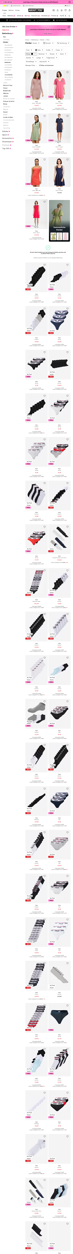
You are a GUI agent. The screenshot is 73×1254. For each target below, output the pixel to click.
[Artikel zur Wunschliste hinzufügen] (44, 72)
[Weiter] (65, 15)
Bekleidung (34, 40)
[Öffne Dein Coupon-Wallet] (53, 10)
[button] (48, 43)
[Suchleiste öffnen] (68, 16)
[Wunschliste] (65, 10)
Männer (11, 10)
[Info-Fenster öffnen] (69, 2)
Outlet (6, 5)
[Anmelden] (57, 10)
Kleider (42, 40)
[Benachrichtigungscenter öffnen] (61, 10)
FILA (47, 40)
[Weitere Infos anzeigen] (36, 111)
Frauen (4, 10)
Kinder (17, 10)
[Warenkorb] (69, 10)
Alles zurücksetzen (47, 65)
